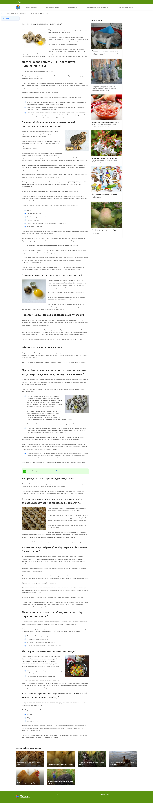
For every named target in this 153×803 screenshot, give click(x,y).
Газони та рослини (31, 7)
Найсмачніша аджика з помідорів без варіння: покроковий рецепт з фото (106, 122)
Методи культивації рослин (125, 7)
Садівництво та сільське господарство (97, 7)
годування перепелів (51, 471)
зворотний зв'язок (104, 794)
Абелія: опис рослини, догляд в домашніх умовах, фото (104, 158)
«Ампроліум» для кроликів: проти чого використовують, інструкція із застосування (105, 87)
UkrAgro (18, 7)
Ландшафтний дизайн (52, 7)
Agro (18, 2)
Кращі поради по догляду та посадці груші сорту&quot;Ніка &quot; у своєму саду (104, 230)
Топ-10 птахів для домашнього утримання (104, 194)
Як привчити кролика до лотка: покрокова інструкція (104, 51)
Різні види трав (72, 7)
